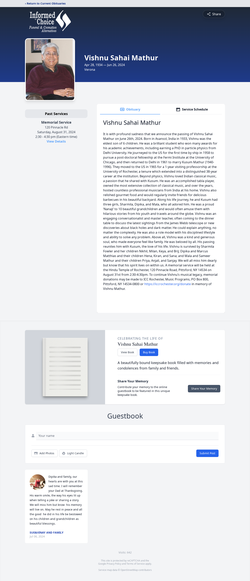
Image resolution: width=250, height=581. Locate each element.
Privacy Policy (114, 563)
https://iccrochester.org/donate (167, 284)
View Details (56, 141)
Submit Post (207, 453)
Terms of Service (136, 563)
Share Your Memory (204, 388)
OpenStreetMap (129, 570)
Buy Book (149, 352)
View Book (127, 352)
